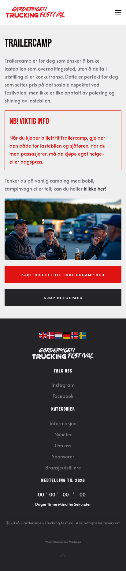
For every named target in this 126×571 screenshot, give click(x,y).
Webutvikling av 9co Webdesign (63, 541)
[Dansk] (51, 334)
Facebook (63, 395)
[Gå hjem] (35, 12)
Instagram (63, 384)
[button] (118, 12)
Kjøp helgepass (63, 297)
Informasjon (63, 423)
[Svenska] (83, 334)
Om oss (63, 445)
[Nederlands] (59, 334)
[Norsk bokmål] (75, 334)
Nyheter (63, 434)
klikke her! (95, 188)
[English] (43, 334)
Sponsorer (63, 456)
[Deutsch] (67, 334)
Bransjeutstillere (63, 467)
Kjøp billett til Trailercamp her (63, 274)
